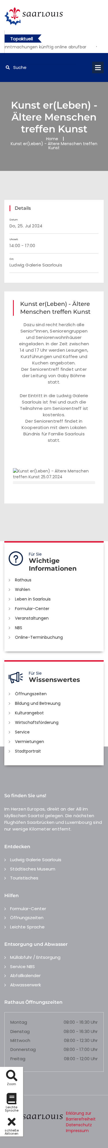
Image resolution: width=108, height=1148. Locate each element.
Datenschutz (79, 1125)
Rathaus (23, 580)
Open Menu (98, 67)
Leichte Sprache (27, 927)
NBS (18, 628)
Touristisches (24, 878)
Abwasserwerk (25, 985)
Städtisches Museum (32, 869)
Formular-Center (32, 609)
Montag (18, 1022)
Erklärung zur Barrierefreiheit (81, 1116)
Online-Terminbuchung (39, 637)
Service (22, 732)
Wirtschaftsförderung (36, 722)
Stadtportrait (28, 751)
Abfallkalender (25, 975)
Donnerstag (23, 1049)
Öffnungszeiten (31, 694)
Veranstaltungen (32, 618)
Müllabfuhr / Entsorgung (35, 957)
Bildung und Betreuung (37, 703)
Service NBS (22, 966)
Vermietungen (29, 741)
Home (52, 139)
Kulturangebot (29, 713)
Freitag (17, 1059)
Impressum (77, 1131)
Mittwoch (20, 1040)
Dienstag (20, 1031)
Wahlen (22, 589)
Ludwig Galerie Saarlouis (35, 860)
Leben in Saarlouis (33, 599)
